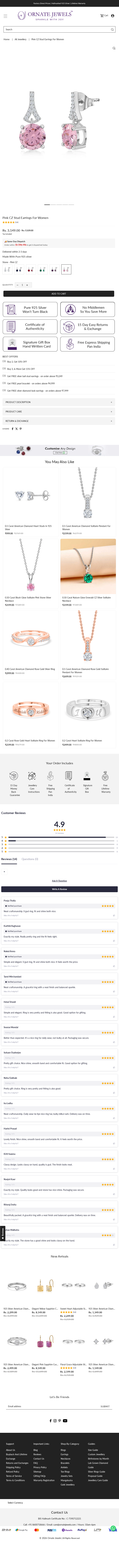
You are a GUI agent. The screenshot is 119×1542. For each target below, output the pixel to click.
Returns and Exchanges (17, 1463)
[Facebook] (50, 1420)
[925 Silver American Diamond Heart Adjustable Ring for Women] (17, 1285)
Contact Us (38, 1458)
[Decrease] (17, 285)
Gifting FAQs (39, 1476)
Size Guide (93, 1450)
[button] (10, 222)
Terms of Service (14, 1476)
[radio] (7, 269)
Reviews (37, 1454)
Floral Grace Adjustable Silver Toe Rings (73, 1364)
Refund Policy (12, 1471)
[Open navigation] (5, 15)
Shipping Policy (13, 1467)
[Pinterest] (59, 1420)
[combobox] (4, 872)
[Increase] (27, 285)
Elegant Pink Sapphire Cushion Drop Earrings (45, 1364)
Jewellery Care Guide (98, 1480)
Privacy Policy (39, 1467)
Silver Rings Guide (96, 1471)
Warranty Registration (44, 1480)
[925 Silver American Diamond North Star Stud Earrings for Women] (102, 1341)
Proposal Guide (95, 1476)
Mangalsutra (67, 1480)
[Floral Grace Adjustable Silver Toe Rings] (73, 1341)
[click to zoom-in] (114, 48)
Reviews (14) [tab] (9, 859)
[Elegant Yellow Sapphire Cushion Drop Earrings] (45, 1285)
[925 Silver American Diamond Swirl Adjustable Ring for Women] (17, 1341)
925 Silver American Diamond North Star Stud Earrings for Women (102, 1364)
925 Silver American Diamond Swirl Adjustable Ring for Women (17, 1364)
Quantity (7, 285)
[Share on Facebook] (12, 429)
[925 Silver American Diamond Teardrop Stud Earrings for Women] (102, 1285)
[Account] (112, 15)
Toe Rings (65, 1471)
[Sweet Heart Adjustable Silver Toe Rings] (73, 1285)
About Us (10, 1450)
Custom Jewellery (96, 1454)
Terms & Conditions (15, 1480)
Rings (63, 1450)
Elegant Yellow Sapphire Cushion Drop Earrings (45, 1308)
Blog (35, 1450)
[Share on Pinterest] (20, 429)
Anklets (64, 1467)
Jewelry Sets (67, 1476)
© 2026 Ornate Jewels (50, 1538)
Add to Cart (59, 293)
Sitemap (37, 1471)
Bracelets (65, 1463)
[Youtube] (65, 1420)
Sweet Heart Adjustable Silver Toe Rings (73, 1308)
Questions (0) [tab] (30, 859)
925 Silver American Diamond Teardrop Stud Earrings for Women (102, 1308)
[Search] (112, 29)
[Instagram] (55, 1420)
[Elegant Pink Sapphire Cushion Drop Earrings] (45, 1341)
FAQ (35, 1463)
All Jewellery (21, 39)
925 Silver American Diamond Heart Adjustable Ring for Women (17, 1308)
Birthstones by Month (98, 1458)
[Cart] (102, 15)
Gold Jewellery (68, 1484)
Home (7, 39)
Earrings (64, 1454)
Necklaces (65, 1458)
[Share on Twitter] (16, 429)
